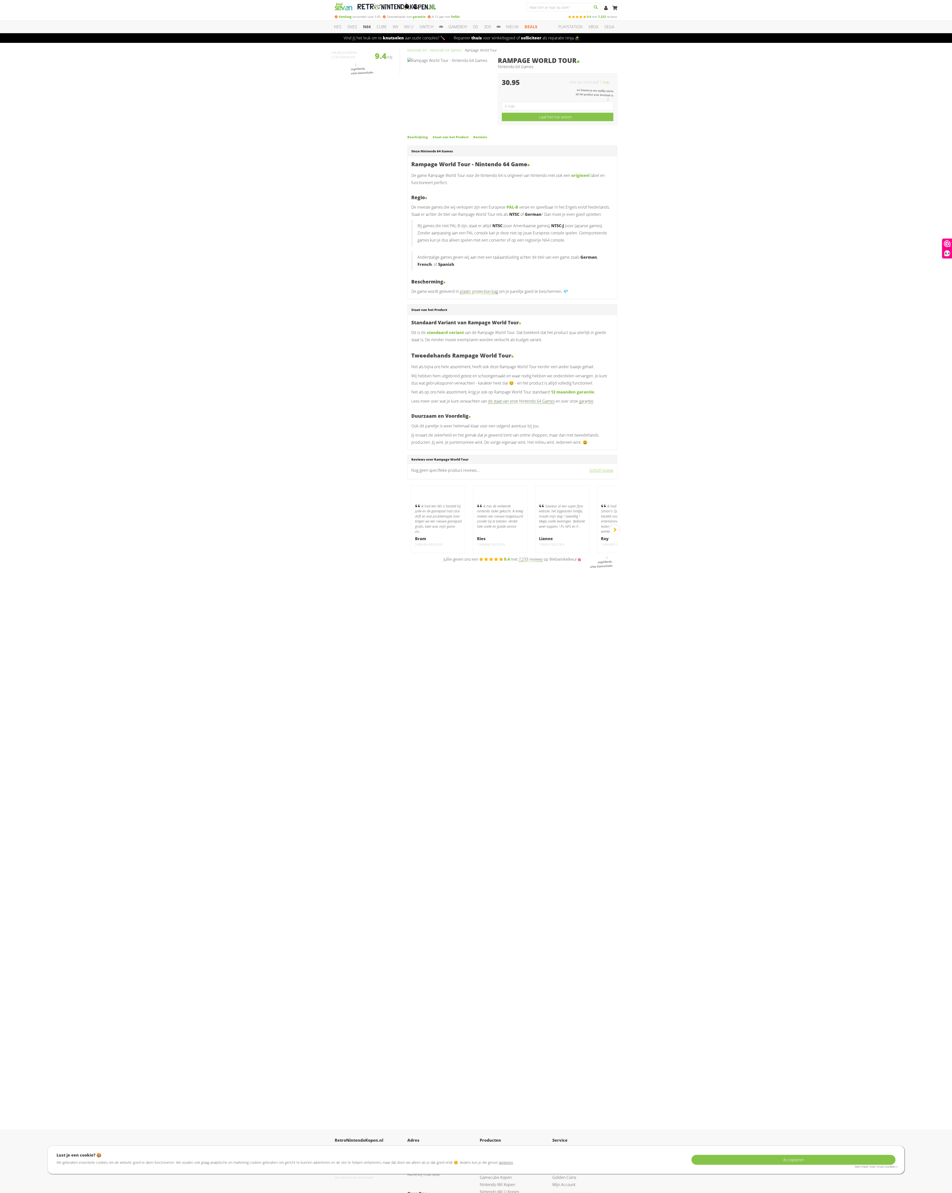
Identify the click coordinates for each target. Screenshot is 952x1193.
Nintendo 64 (417, 50)
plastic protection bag (479, 291)
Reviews (480, 137)
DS (475, 26)
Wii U (409, 26)
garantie (586, 401)
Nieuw (512, 26)
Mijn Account (563, 1184)
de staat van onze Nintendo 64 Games (521, 401)
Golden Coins (564, 1177)
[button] (608, 82)
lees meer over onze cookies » (876, 1166)
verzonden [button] (360, 17)
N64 (367, 26)
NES (337, 26)
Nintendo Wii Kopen (497, 1184)
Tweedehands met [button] (406, 17)
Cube (382, 26)
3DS (487, 26)
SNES (352, 26)
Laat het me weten (555, 117)
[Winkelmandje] (614, 8)
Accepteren (793, 1160)
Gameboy (457, 26)
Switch (426, 26)
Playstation (570, 26)
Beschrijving (417, 137)
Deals (531, 26)
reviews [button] (602, 17)
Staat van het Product (451, 137)
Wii (395, 26)
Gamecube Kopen (496, 1177)
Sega (609, 26)
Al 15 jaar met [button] (446, 17)
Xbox (593, 26)
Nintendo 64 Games (445, 50)
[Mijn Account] (606, 8)
